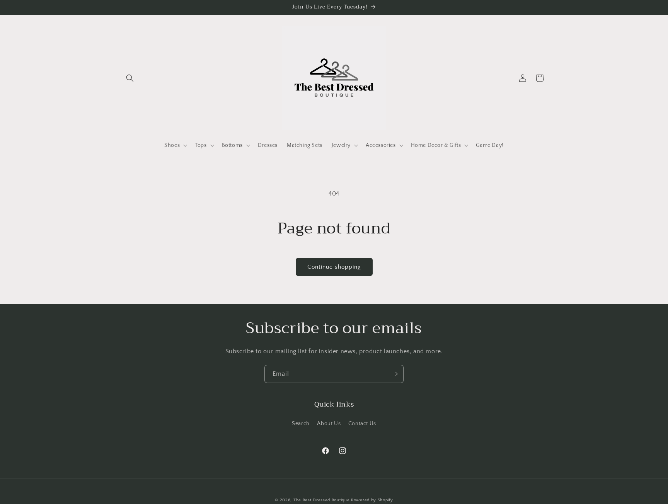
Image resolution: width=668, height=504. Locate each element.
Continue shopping (334, 267)
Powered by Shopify (372, 500)
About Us (329, 423)
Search (301, 423)
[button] (129, 78)
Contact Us (362, 423)
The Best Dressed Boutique (321, 500)
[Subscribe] (394, 374)
